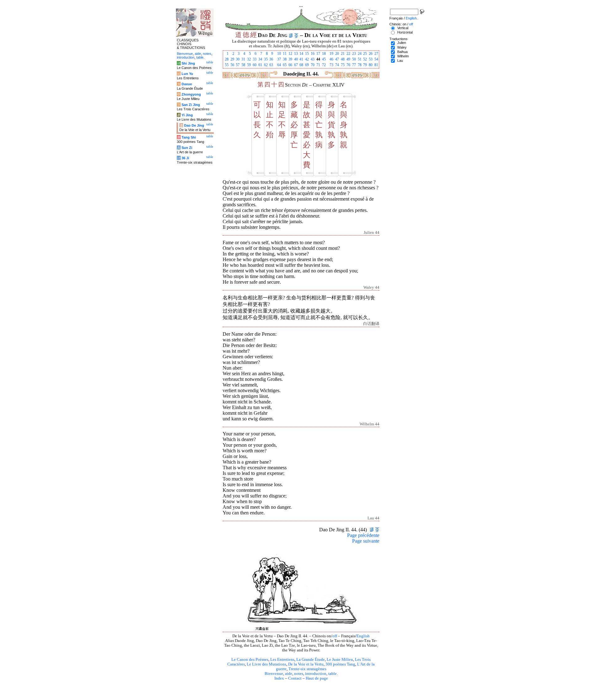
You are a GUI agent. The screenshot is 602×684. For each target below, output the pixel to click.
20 (337, 53)
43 (312, 59)
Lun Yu (187, 74)
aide (288, 673)
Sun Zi (187, 148)
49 (348, 59)
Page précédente (363, 535)
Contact (295, 678)
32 (249, 59)
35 (266, 59)
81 (376, 65)
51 (360, 59)
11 (285, 53)
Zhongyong (191, 94)
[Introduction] (291, 35)
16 (312, 53)
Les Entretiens (282, 659)
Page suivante (365, 541)
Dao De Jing (194, 125)
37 (279, 59)
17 (318, 53)
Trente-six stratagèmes (307, 669)
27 (376, 53)
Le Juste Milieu (340, 659)
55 (227, 65)
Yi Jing (187, 115)
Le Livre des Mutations (266, 664)
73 (331, 65)
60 (254, 65)
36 (271, 59)
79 (365, 65)
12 (290, 53)
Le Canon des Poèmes (249, 659)
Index (279, 678)
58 (243, 65)
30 (238, 59)
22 (348, 53)
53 (370, 59)
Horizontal (405, 32)
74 (337, 65)
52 (365, 59)
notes (298, 673)
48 (343, 59)
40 (296, 59)
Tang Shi (189, 137)
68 (301, 65)
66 (290, 65)
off (334, 636)
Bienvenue (274, 673)
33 (254, 59)
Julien (401, 43)
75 (343, 65)
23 (354, 53)
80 (370, 65)
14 (301, 53)
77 (354, 65)
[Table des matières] (296, 35)
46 (331, 59)
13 (296, 53)
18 (324, 53)
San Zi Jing (191, 105)
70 (312, 65)
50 (354, 59)
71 (318, 65)
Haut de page (317, 678)
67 (296, 65)
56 (232, 65)
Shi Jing (188, 63)
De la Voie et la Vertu (306, 664)
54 (376, 59)
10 (279, 53)
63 (271, 65)
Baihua (402, 52)
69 (307, 65)
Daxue (187, 84)
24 (360, 53)
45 (324, 59)
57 (238, 65)
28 (227, 59)
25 (365, 53)
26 (370, 53)
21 (343, 53)
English (363, 636)
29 (232, 59)
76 (348, 65)
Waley (402, 47)
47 (337, 59)
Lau (400, 60)
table (332, 673)
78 (360, 65)
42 (307, 59)
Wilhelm (403, 56)
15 (307, 53)
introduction (315, 673)
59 (249, 65)
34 (260, 59)
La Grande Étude (310, 659)
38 (285, 59)
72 (324, 65)
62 (266, 65)
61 (260, 65)
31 (243, 59)
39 (290, 59)
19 (331, 53)
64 (279, 65)
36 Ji (185, 158)
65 (285, 65)
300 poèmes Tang (340, 664)
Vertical (402, 28)
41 (301, 59)
